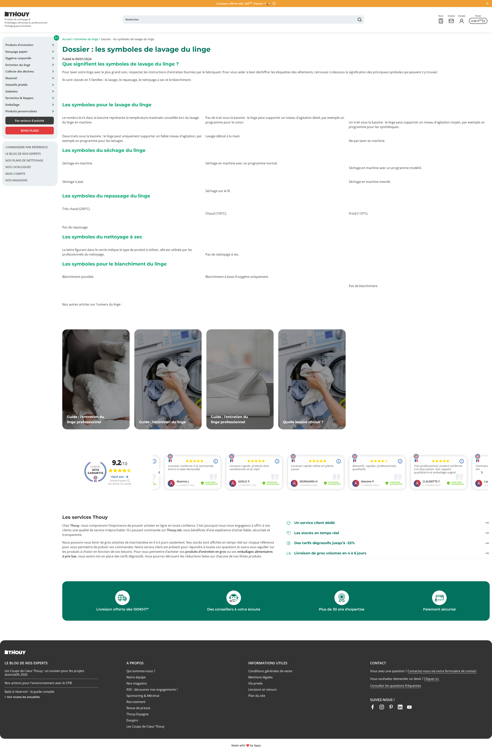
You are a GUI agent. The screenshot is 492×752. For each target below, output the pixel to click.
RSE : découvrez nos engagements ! (152, 689)
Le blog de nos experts (23, 154)
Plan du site (256, 696)
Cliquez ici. (431, 679)
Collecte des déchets (19, 71)
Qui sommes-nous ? (140, 671)
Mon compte (15, 174)
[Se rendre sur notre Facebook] (372, 707)
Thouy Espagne (137, 714)
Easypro (132, 720)
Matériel (11, 78)
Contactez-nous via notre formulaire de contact (442, 671)
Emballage (12, 105)
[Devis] (441, 21)
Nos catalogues (18, 167)
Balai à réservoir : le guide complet (29, 682)
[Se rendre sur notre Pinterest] (391, 707)
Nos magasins (16, 180)
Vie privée (255, 683)
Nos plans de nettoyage (24, 160)
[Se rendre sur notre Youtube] (409, 707)
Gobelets (11, 91)
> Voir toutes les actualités (22, 697)
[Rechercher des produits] (359, 19)
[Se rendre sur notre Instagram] (381, 707)
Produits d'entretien (19, 45)
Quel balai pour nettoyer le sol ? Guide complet (39, 691)
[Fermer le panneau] (487, 3)
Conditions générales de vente (270, 671)
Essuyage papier (16, 51)
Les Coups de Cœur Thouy (145, 726)
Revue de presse (138, 708)
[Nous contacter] (451, 21)
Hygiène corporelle (18, 58)
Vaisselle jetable (16, 85)
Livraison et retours (262, 689)
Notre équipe (136, 677)
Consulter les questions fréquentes (395, 686)
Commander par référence (26, 147)
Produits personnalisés (21, 111)
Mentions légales (260, 677)
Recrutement (135, 702)
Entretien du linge (17, 65)
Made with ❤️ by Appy (246, 745)
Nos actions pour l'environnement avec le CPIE (38, 674)
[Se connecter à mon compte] (461, 21)
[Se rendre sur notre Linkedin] (400, 707)
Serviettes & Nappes (19, 98)
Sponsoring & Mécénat (143, 696)
